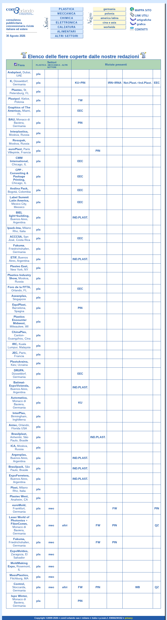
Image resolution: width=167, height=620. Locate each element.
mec (51, 508)
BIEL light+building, (19, 214)
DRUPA (19, 370)
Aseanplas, (19, 295)
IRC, (15, 344)
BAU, (12, 119)
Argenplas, (19, 454)
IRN (110, 82)
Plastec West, (19, 496)
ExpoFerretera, (19, 475)
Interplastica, (19, 131)
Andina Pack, (19, 188)
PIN (83, 82)
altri (64, 525)
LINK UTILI (141, 15)
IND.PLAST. (80, 217)
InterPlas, (19, 413)
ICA (13, 445)
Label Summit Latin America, (19, 199)
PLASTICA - (42, 65)
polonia (109, 13)
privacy (129, 618)
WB (137, 587)
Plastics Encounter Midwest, (19, 320)
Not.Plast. (130, 82)
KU (77, 82)
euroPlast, (16, 149)
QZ (157, 525)
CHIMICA (66, 18)
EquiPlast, (19, 304)
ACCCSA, (16, 236)
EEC (157, 82)
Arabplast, (15, 72)
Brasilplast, (19, 433)
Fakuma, (19, 539)
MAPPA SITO (143, 10)
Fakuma (18, 245)
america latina (109, 18)
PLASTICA (66, 9)
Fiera (21, 65)
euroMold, (19, 505)
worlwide (109, 27)
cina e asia (109, 22)
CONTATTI (141, 29)
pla (38, 74)
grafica (141, 24)
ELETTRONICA (66, 22)
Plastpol (14, 98)
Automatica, (19, 397)
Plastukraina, (19, 361)
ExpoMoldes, (19, 551)
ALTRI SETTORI (66, 36)
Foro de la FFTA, (19, 287)
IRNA (117, 82)
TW (80, 100)
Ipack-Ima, (14, 227)
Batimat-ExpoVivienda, (19, 384)
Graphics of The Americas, (19, 109)
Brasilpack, (16, 466)
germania (109, 9)
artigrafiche (144, 19)
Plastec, (17, 89)
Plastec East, (19, 266)
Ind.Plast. (145, 82)
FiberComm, (19, 523)
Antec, (13, 425)
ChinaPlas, (19, 332)
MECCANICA (66, 13)
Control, (19, 583)
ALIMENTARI (66, 31)
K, (11, 81)
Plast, (14, 487)
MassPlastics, (19, 575)
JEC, (15, 352)
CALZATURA (67, 27)
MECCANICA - (55, 65)
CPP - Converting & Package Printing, (19, 174)
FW (114, 508)
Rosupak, (19, 140)
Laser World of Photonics (19, 518)
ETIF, (14, 257)
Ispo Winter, (19, 596)
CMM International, (19, 159)
